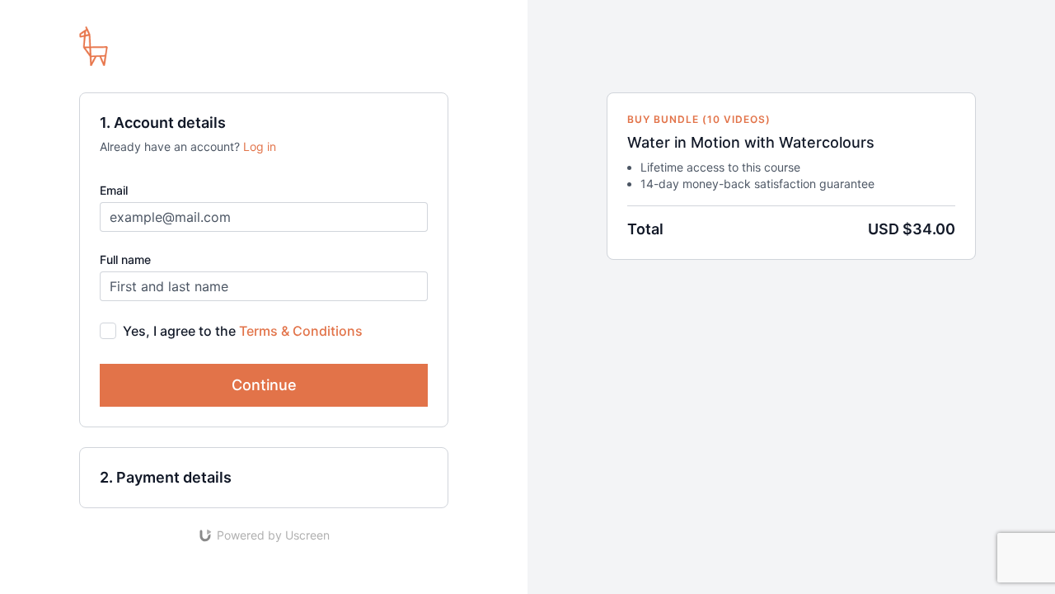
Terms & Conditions (301, 331)
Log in (259, 146)
